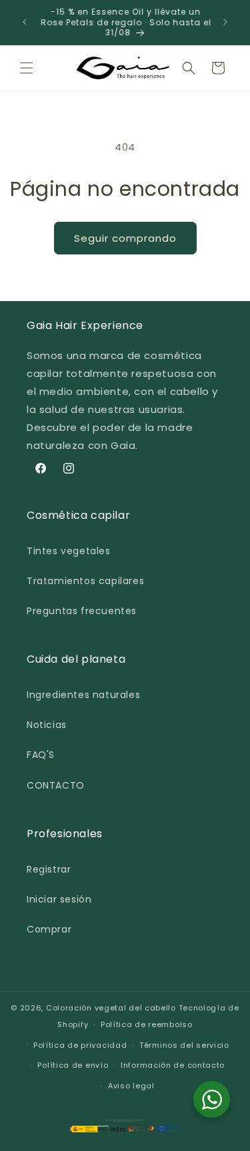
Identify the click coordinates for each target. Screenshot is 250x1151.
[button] (26, 68)
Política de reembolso (147, 1024)
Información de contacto (173, 1065)
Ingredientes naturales (83, 694)
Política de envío (72, 1065)
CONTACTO (56, 785)
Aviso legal (131, 1085)
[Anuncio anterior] (24, 22)
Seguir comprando (125, 238)
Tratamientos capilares (85, 580)
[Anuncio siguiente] (225, 22)
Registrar (49, 869)
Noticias (47, 724)
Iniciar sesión (59, 899)
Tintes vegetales (69, 551)
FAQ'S (41, 754)
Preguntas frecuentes (82, 610)
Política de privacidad (80, 1045)
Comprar (49, 929)
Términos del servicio (184, 1045)
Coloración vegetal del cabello (111, 1007)
